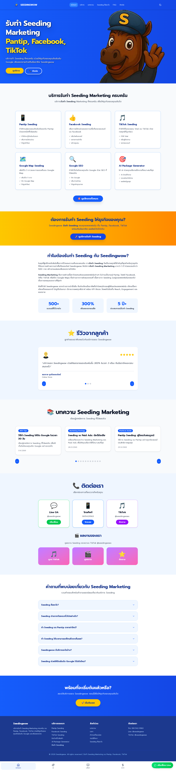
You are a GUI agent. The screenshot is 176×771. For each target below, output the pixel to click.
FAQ (114, 5)
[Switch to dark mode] (160, 4)
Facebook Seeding (59, 731)
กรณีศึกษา (94, 738)
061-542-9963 (137, 728)
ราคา (91, 731)
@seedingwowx (141, 735)
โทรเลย (88, 522)
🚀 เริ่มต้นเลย (88, 703)
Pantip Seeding (58, 728)
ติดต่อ (122, 5)
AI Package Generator (60, 741)
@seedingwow (138, 731)
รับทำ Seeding (58, 745)
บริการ (82, 5)
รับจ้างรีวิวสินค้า (57, 738)
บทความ (91, 5)
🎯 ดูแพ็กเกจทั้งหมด (88, 198)
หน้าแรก (74, 5)
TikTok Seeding (58, 735)
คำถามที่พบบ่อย (95, 735)
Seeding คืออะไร (103, 5)
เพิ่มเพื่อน (54, 522)
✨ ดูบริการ (15, 70)
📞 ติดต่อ (33, 71)
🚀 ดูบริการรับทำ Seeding (88, 236)
